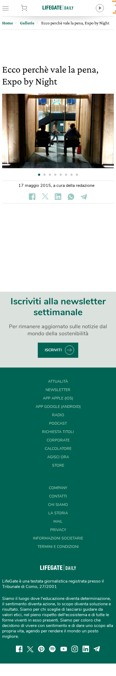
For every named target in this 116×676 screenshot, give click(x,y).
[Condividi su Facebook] (32, 196)
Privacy (58, 529)
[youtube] (63, 649)
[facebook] (19, 649)
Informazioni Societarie (58, 538)
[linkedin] (86, 649)
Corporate (58, 440)
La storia (58, 513)
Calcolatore (58, 448)
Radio (58, 415)
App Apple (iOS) (58, 398)
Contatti (58, 496)
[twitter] (30, 649)
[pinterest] (41, 649)
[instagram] (74, 649)
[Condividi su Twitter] (45, 196)
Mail (58, 521)
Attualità (58, 381)
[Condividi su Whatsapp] (71, 196)
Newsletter (58, 389)
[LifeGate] (58, 7)
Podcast (58, 423)
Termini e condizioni (58, 546)
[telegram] (97, 649)
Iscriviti (53, 350)
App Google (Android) (58, 406)
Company (58, 487)
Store (32, 8)
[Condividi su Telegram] (84, 196)
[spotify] (52, 649)
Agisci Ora (58, 457)
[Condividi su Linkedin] (58, 196)
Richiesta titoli (58, 431)
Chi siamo (58, 504)
